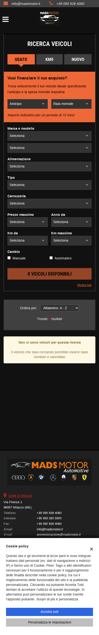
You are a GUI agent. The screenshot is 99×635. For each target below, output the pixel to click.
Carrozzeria (16, 196)
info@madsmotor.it (25, 3)
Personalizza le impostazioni (49, 622)
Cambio (13, 252)
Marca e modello (20, 128)
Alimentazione (19, 159)
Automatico (63, 258)
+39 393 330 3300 (49, 518)
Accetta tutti (49, 611)
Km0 (49, 59)
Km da (12, 233)
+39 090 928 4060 (70, 3)
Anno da (58, 214)
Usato (21, 59)
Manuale (19, 258)
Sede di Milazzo (20, 496)
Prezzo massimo (20, 214)
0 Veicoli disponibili (50, 274)
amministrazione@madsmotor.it (58, 534)
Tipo (11, 177)
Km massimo (61, 233)
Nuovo (78, 59)
